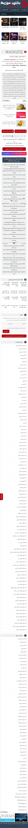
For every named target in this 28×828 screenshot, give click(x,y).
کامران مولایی (22, 658)
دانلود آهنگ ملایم (21, 620)
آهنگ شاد (23, 9)
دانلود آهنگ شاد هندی (20, 571)
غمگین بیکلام (22, 523)
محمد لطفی (22, 706)
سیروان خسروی (21, 455)
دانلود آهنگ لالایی (21, 581)
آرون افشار (22, 358)
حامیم (23, 410)
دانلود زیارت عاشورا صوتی (19, 549)
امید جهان (22, 365)
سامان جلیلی (22, 445)
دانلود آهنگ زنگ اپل (20, 617)
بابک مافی (22, 390)
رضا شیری (23, 429)
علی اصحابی (22, 487)
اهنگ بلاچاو (22, 774)
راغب (24, 423)
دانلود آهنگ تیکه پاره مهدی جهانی (14, 291)
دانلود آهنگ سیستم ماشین (19, 565)
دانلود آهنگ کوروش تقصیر (22, 28)
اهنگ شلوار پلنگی (21, 787)
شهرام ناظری (22, 478)
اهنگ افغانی (22, 771)
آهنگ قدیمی (22, 510)
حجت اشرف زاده (21, 413)
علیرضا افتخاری (21, 491)
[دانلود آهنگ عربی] (5, 22)
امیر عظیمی (22, 371)
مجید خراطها (22, 674)
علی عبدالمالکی (21, 639)
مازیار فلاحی (22, 664)
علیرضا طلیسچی (21, 497)
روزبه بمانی (22, 439)
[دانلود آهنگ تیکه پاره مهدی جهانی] (14, 286)
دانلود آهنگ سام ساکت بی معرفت (5, 42)
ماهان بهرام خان (21, 671)
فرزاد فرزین (22, 652)
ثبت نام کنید (7, 820)
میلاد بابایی (22, 748)
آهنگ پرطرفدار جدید (14, 9)
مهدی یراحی (22, 736)
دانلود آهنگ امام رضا (20, 578)
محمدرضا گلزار (22, 700)
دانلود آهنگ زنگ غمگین (20, 623)
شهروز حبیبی (22, 481)
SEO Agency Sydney (20, 797)
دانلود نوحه (22, 545)
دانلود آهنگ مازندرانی (20, 613)
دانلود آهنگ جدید (20, 59)
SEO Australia (21, 807)
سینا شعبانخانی (21, 465)
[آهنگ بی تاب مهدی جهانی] (6, 300)
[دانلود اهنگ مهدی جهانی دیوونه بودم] (23, 286)
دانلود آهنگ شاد (21, 584)
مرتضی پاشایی (22, 713)
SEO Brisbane (21, 803)
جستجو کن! (3, 14)
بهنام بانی (23, 397)
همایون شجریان (21, 761)
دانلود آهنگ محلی (21, 604)
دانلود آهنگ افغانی (21, 539)
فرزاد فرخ (23, 648)
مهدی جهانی (21, 56)
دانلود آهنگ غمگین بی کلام (19, 626)
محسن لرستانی (21, 687)
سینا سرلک (22, 462)
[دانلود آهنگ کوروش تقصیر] (23, 22)
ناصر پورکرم (22, 752)
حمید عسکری (22, 416)
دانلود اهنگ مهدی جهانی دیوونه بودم (22, 291)
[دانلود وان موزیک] (14, 4)
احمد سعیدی (22, 352)
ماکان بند (23, 668)
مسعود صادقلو (22, 723)
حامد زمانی (22, 403)
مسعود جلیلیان (21, 719)
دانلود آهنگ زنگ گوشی (20, 600)
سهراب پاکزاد (22, 449)
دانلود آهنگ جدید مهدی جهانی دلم (22, 306)
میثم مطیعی (22, 745)
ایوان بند (23, 384)
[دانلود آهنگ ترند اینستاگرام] (14, 36)
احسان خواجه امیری (20, 345)
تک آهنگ (12, 56)
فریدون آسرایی (22, 655)
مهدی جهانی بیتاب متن (14, 306)
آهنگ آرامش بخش (21, 507)
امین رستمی (22, 378)
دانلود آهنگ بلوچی (21, 597)
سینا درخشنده (22, 458)
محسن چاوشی (22, 684)
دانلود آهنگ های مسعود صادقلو (18, 587)
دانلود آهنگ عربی (5, 27)
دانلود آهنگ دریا (21, 558)
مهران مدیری (22, 742)
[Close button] (27, 812)
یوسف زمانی (22, 768)
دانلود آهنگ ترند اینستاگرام (14, 42)
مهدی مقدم (22, 732)
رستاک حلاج (22, 426)
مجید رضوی (22, 677)
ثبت (14, 141)
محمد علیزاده (22, 703)
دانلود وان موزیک (9, 63)
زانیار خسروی (22, 442)
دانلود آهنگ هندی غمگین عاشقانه (17, 552)
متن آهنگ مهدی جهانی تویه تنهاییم (6, 291)
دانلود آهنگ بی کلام (20, 629)
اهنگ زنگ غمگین (21, 781)
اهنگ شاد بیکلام (21, 784)
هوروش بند (22, 765)
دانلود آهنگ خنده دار (20, 562)
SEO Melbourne (21, 800)
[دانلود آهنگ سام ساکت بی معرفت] (5, 36)
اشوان (23, 361)
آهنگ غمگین (5, 9)
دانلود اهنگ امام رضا (20, 516)
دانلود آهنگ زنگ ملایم (20, 568)
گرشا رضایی (22, 661)
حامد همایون (22, 407)
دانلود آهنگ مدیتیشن (22, 42)
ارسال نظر (6, 331)
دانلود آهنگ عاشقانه (20, 610)
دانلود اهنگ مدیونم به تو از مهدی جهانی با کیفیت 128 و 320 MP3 (14, 52)
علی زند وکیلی (22, 503)
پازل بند (23, 400)
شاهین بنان (22, 468)
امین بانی (23, 374)
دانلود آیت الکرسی (21, 575)
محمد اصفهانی (22, 694)
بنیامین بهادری (21, 394)
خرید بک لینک (22, 790)
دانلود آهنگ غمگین (14, 27)
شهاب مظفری (22, 471)
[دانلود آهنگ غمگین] (14, 22)
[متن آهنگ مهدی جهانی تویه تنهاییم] (6, 286)
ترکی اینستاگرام (21, 513)
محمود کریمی (22, 710)
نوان (24, 758)
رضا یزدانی (23, 436)
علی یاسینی (22, 645)
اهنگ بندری (22, 777)
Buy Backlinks (21, 810)
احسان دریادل (22, 348)
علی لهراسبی (22, 642)
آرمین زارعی (22, 355)
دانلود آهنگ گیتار (21, 555)
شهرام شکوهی (22, 474)
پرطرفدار (16, 56)
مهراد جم (23, 739)
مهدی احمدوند (22, 726)
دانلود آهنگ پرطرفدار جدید (19, 594)
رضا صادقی (22, 432)
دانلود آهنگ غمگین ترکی (19, 607)
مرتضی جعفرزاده (21, 716)
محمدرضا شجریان (21, 697)
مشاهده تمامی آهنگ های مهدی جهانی (14, 149)
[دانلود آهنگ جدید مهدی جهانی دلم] (23, 300)
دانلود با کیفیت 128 (7, 131)
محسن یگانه (22, 690)
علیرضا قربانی (22, 500)
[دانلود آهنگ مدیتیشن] (23, 36)
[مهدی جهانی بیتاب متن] (14, 300)
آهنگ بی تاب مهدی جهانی (6, 306)
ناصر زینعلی (22, 755)
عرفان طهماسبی (21, 484)
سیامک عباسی (22, 452)
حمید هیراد (22, 420)
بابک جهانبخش (21, 387)
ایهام (24, 381)
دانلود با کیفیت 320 (19, 131)
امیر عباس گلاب (21, 368)
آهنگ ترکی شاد (21, 542)
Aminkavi (15, 826)
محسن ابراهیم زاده (21, 681)
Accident (17, 826)
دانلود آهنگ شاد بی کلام (19, 591)
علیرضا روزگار (22, 494)
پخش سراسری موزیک (20, 794)
